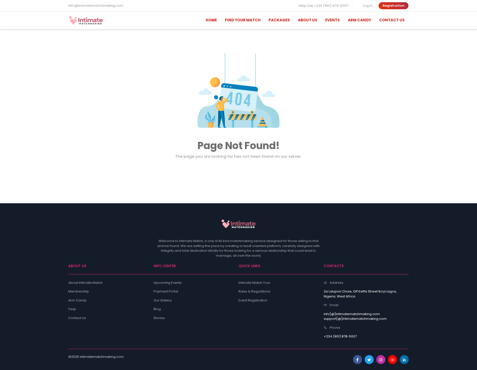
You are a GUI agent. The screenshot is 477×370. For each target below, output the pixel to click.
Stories (159, 318)
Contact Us (77, 318)
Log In (367, 5)
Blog (157, 309)
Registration (393, 5)
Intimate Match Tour (254, 282)
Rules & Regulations (254, 291)
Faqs (72, 309)
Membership (78, 291)
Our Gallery (163, 300)
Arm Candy (77, 300)
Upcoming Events (168, 282)
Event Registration (252, 300)
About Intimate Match (85, 282)
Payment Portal (166, 291)
